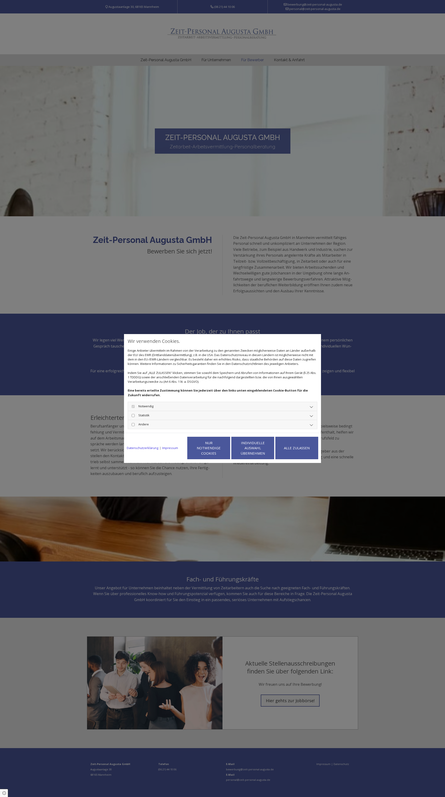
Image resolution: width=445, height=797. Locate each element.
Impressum (170, 448)
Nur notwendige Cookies (209, 448)
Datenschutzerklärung (142, 448)
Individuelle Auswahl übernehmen (253, 448)
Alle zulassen (297, 448)
